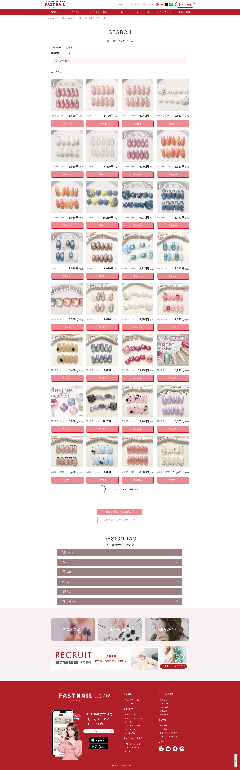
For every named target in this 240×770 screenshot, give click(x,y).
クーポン (120, 12)
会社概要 (163, 725)
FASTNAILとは (122, 4)
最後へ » (133, 489)
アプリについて (98, 731)
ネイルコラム (162, 12)
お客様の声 (164, 714)
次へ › (123, 489)
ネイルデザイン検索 (98, 12)
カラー (69, 47)
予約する (67, 123)
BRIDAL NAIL (130, 729)
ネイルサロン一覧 (132, 700)
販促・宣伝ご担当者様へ (169, 733)
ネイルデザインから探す (134, 718)
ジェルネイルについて (133, 747)
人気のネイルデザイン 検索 (71, 18)
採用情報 (163, 729)
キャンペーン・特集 (141, 12)
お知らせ (163, 700)
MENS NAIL (130, 733)
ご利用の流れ (135, 4)
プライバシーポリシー (168, 736)
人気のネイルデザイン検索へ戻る (120, 519)
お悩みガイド (148, 4)
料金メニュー (77, 12)
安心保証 (128, 751)
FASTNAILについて (132, 744)
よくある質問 (184, 12)
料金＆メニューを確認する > (120, 511)
